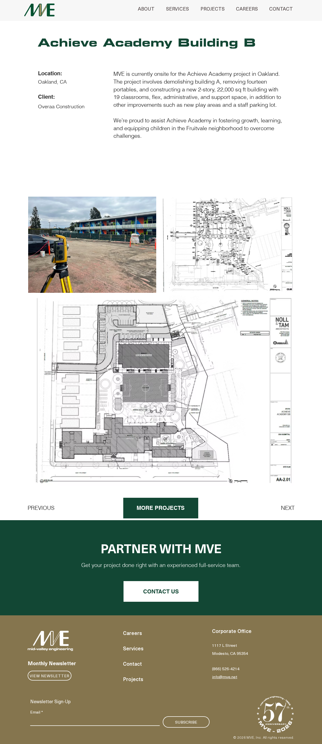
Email (36, 711)
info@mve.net (224, 677)
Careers (132, 633)
